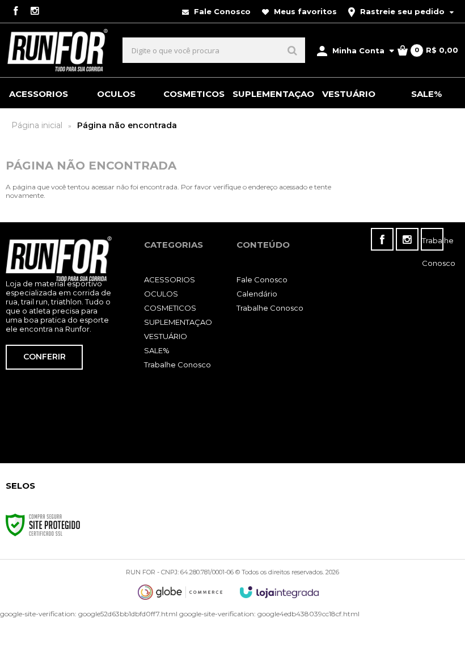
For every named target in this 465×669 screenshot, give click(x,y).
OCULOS (161, 293)
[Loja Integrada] (279, 592)
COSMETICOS (170, 307)
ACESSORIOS (169, 279)
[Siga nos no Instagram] (34, 11)
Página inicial (36, 125)
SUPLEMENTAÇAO (178, 322)
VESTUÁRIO (165, 336)
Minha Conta (358, 50)
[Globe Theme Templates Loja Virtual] (180, 592)
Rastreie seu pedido (402, 11)
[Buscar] (292, 50)
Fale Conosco (221, 11)
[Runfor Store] (57, 50)
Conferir (44, 357)
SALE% (157, 350)
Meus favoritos (304, 11)
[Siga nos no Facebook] (15, 11)
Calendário (256, 293)
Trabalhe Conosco (177, 364)
